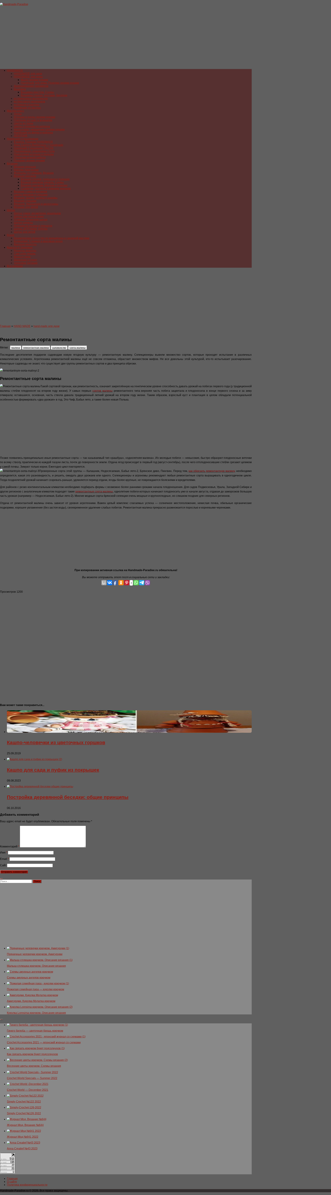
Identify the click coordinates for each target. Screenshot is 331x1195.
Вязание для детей (26, 207)
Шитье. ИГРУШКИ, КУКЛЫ (30, 228)
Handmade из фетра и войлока (33, 132)
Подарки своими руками (29, 160)
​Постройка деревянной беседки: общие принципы (67, 797)
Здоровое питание (26, 262)
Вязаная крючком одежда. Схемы (42, 182)
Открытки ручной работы (30, 157)
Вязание (12, 163)
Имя (3, 852)
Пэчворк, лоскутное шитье (30, 219)
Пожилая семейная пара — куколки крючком (35, 989)
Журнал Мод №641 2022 (22, 1136)
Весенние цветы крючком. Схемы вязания (34, 1065)
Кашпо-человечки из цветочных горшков (56, 742)
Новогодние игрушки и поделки (34, 154)
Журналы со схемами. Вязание (34, 172)
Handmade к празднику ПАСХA (33, 148)
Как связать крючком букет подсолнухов (32, 1054)
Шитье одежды (23, 222)
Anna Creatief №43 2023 (22, 1148)
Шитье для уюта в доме (29, 216)
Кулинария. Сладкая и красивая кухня (38, 241)
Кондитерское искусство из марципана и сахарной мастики (51, 238)
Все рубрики (15, 266)
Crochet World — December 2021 (27, 1089)
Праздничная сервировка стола (34, 151)
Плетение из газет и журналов (33, 120)
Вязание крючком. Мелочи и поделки (44, 185)
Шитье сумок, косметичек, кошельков (37, 213)
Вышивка (20, 89)
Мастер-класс (15, 110)
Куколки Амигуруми (26, 169)
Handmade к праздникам (22, 138)
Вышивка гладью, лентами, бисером (44, 95)
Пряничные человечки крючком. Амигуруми (34, 954)
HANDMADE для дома (28, 76)
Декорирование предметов (31, 86)
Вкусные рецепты (25, 244)
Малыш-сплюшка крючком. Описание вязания (36, 965)
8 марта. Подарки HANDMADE (33, 141)
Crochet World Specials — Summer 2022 (32, 1078)
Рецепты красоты (25, 250)
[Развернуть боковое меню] (1, 878)
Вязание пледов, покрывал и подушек (45, 179)
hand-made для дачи (46, 326)
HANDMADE (15, 70)
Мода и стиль (22, 256)
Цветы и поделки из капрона (32, 126)
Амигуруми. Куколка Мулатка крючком (31, 1001)
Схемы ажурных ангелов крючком (28, 977)
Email (4, 858)
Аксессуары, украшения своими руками (39, 129)
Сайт (3, 865)
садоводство (59, 347)
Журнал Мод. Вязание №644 (25, 1125)
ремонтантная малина (36, 347)
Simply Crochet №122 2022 (24, 1101)
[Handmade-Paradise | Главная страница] (14, 4)
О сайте (12, 1181)
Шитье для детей (24, 231)
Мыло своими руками (34, 79)
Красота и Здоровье (20, 247)
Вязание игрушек (25, 166)
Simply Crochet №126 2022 (24, 1113)
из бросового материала (29, 101)
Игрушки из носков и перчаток (33, 225)
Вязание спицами (25, 200)
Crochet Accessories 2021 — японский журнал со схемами (44, 1042)
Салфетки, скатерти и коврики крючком (46, 188)
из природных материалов (31, 98)
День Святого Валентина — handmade (38, 145)
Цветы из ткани (23, 123)
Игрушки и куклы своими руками (34, 117)
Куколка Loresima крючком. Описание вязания (36, 1012)
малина (15, 347)
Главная (5, 326)
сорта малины (77, 347)
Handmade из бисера (27, 107)
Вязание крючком (25, 176)
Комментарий (9, 846)
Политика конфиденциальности (27, 1184)
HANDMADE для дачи (28, 73)
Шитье (11, 210)
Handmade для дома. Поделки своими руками (50, 82)
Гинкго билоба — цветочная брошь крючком (35, 1030)
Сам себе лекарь (25, 253)
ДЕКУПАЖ (20, 135)
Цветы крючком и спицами (31, 194)
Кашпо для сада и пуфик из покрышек (53, 770)
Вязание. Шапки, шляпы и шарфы (35, 197)
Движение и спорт (25, 259)
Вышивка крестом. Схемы (37, 92)
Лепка (18, 113)
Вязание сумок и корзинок (30, 191)
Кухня (10, 235)
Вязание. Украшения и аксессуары (36, 204)
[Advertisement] (103, 39)
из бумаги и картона (26, 104)
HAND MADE (22, 326)
